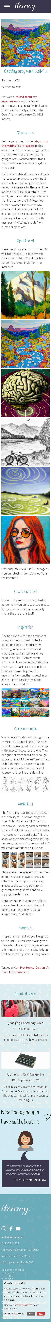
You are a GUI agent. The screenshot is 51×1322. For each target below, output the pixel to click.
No (41, 1314)
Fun (5, 972)
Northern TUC (37, 1179)
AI (47, 967)
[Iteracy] (25, 6)
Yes (31, 1314)
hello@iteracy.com (12, 1237)
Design (40, 967)
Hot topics (27, 967)
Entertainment (19, 972)
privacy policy (21, 1304)
